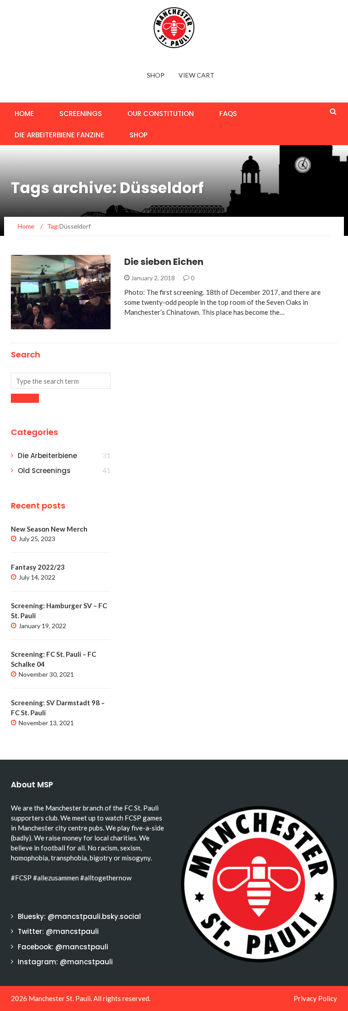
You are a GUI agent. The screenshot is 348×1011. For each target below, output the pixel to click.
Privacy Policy (315, 998)
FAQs (228, 113)
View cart (196, 75)
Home (24, 113)
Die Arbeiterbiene (50, 324)
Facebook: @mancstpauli (63, 947)
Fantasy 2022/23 (38, 567)
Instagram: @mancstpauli (65, 962)
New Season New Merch (49, 529)
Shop (155, 75)
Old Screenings (44, 470)
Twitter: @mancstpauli (58, 931)
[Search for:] (61, 381)
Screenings (80, 113)
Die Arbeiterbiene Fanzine (59, 135)
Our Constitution (160, 113)
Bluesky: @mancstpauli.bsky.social (79, 916)
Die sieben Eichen (163, 261)
